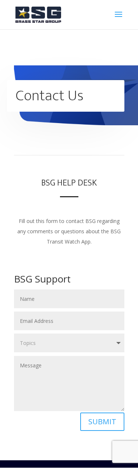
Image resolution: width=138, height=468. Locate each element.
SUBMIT (102, 421)
